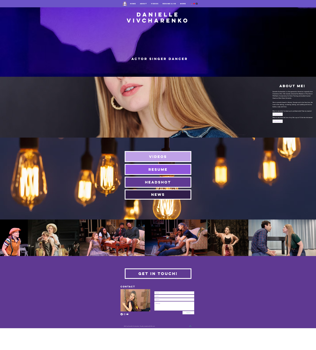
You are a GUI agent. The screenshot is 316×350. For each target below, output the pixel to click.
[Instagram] (191, 3)
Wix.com (153, 326)
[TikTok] (196, 3)
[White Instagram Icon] (124, 314)
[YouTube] (194, 3)
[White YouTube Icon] (127, 314)
